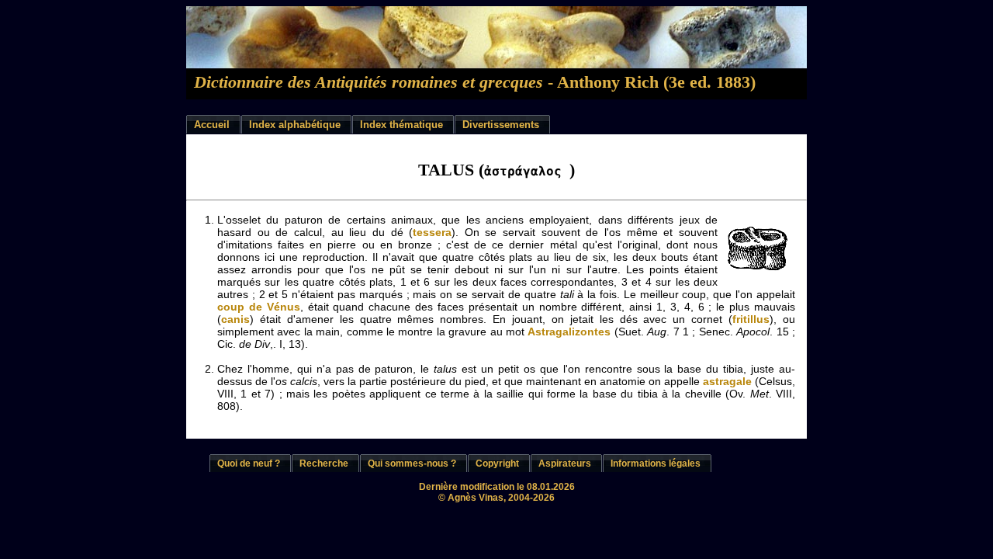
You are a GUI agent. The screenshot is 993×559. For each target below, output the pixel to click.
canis (235, 319)
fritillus (751, 319)
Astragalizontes (569, 331)
